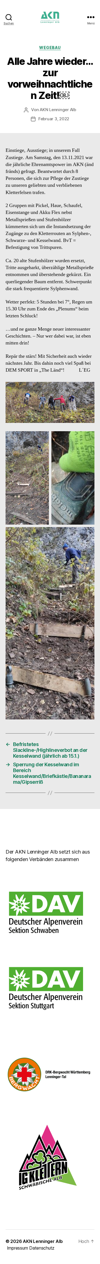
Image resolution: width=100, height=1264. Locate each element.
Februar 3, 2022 (53, 118)
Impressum (17, 1248)
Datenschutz (41, 1248)
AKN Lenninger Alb (58, 109)
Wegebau (50, 47)
